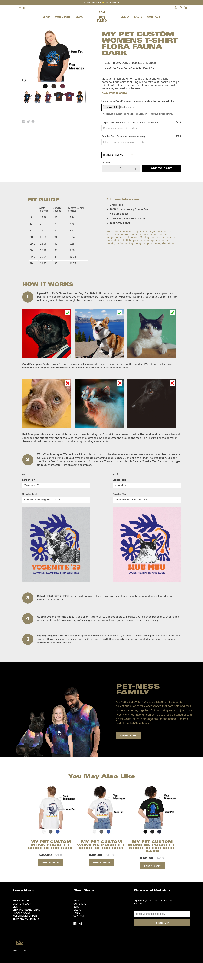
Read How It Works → (116, 92)
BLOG (79, 17)
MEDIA (124, 17)
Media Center (21, 901)
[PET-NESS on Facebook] (75, 923)
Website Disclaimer (25, 916)
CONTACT (153, 17)
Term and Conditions (26, 919)
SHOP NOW (128, 735)
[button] (54, 50)
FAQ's (76, 913)
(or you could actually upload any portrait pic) (138, 101)
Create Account (23, 904)
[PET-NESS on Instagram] (80, 923)
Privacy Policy (21, 913)
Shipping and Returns (26, 910)
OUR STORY (63, 17)
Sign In (17, 907)
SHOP (46, 17)
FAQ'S (138, 17)
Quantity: (106, 163)
